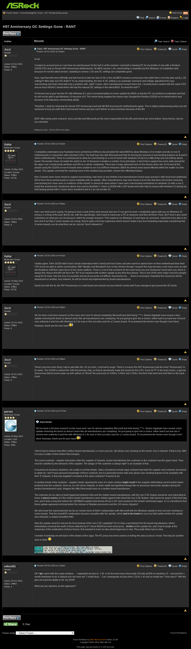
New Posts (177, 13)
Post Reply (10, 33)
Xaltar (8, 144)
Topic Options (180, 41)
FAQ (142, 18)
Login (185, 18)
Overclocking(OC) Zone (32, 13)
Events (163, 18)
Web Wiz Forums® (98, 640)
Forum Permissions (178, 633)
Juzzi (8, 49)
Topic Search (163, 41)
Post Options (146, 49)
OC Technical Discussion (56, 13)
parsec (9, 411)
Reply (184, 49)
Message (39, 41)
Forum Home (12, 13)
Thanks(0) (162, 49)
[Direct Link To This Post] (35, 49)
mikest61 (10, 566)
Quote (175, 49)
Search (152, 18)
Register (175, 18)
